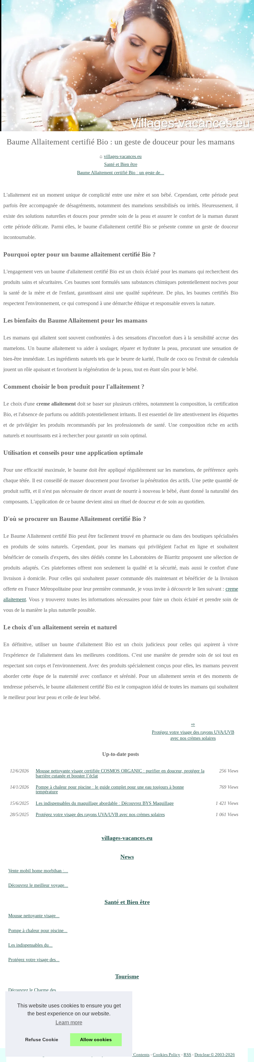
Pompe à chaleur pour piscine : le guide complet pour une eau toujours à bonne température (110, 789)
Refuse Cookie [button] (41, 1039)
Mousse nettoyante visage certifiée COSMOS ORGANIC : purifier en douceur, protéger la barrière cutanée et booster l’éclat (120, 773)
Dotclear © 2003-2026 (214, 1054)
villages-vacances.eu (123, 156)
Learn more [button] (69, 1022)
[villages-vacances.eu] (127, 65)
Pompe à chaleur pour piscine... (37, 930)
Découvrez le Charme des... (34, 990)
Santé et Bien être (120, 164)
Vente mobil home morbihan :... (38, 870)
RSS (187, 1054)
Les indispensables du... (30, 945)
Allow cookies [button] (96, 1039)
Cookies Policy (166, 1054)
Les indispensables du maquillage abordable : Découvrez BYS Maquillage (105, 803)
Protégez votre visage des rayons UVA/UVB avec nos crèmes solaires (193, 735)
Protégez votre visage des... (34, 959)
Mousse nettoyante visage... (34, 915)
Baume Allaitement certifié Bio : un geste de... (120, 172)
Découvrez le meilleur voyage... (38, 885)
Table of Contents (133, 1054)
